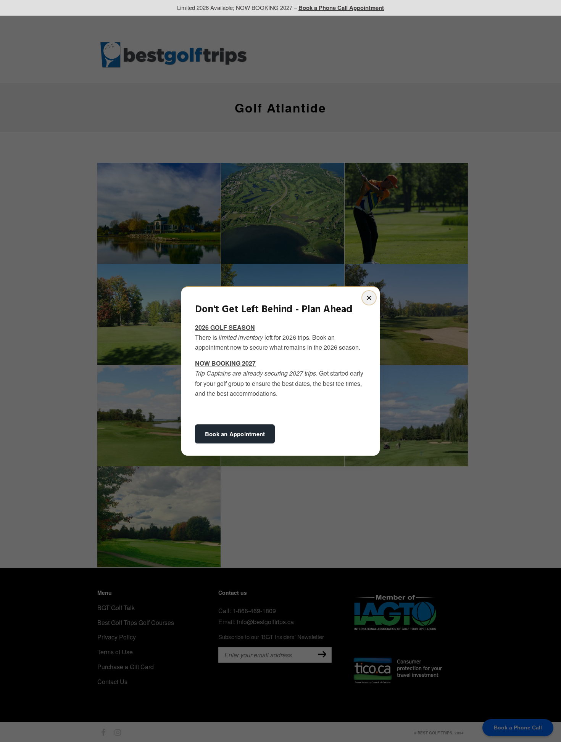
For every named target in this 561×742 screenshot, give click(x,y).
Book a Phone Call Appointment (341, 7)
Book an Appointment (235, 434)
